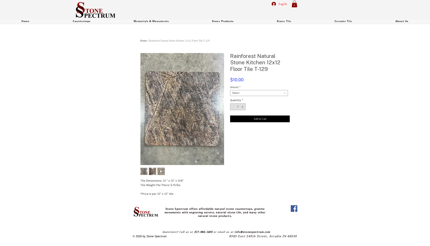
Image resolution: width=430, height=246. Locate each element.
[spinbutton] (237, 107)
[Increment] (242, 107)
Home (143, 40)
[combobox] (259, 93)
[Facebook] (294, 208)
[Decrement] (233, 107)
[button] (294, 4)
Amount (235, 87)
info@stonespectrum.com (252, 232)
